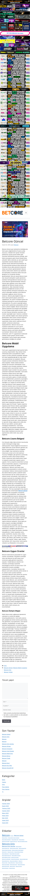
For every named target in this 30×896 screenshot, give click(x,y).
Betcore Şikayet (12, 868)
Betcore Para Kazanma (15, 859)
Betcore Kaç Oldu (7, 765)
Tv (2, 791)
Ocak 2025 (5, 823)
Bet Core (11, 835)
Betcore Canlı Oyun (13, 841)
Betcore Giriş (7, 670)
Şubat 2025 (5, 820)
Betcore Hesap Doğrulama (6, 850)
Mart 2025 (5, 818)
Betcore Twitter (8, 672)
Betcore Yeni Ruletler (5, 864)
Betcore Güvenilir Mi (7, 768)
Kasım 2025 (5, 806)
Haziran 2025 (6, 811)
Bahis (3, 779)
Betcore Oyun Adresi (15, 857)
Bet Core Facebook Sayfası (22, 841)
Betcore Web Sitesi (11, 862)
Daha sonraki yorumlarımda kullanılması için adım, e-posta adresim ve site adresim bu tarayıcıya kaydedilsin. (16, 714)
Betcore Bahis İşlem (15, 839)
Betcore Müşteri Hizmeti (6, 857)
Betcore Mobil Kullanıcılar (6, 855)
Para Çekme (5, 787)
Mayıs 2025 (5, 813)
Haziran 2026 (6, 803)
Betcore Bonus (6, 756)
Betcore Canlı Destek (8, 751)
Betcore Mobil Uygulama (20, 668)
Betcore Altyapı (6, 746)
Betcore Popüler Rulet (24, 859)
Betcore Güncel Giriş (5, 848)
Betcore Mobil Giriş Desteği (14, 853)
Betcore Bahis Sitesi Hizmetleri (13, 837)
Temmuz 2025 (6, 808)
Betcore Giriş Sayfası (8, 744)
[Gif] (15, 89)
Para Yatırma (5, 789)
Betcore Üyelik (6, 758)
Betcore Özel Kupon (13, 864)
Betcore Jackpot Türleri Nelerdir (17, 850)
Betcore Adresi (6, 734)
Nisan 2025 (5, 815)
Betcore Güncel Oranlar (14, 848)
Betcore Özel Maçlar (21, 864)
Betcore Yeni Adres (19, 862)
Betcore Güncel (8, 668)
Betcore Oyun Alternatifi (6, 859)
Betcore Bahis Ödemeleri (6, 839)
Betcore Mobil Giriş (7, 753)
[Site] (15, 56)
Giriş (5, 665)
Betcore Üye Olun (19, 866)
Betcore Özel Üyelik (5, 866)
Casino (4, 782)
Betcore (4, 739)
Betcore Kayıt (6, 763)
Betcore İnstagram (7, 749)
